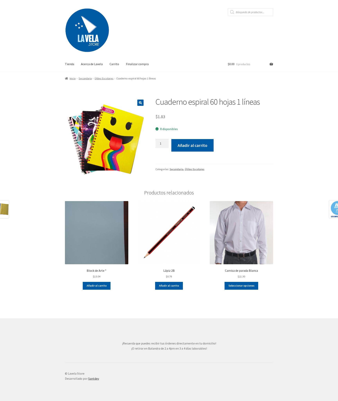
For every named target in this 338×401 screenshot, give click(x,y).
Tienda (69, 64)
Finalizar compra (137, 64)
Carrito (114, 64)
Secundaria (85, 78)
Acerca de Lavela (92, 64)
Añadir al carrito (192, 145)
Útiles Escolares (104, 78)
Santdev (93, 378)
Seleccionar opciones (241, 285)
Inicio (73, 78)
